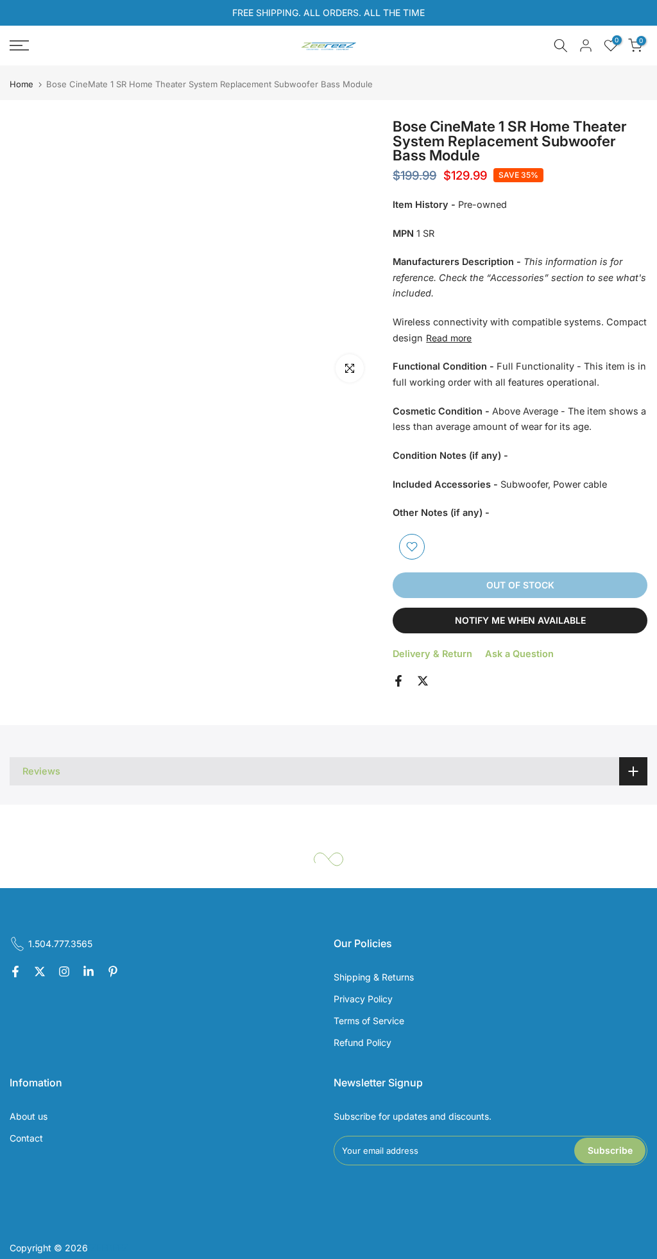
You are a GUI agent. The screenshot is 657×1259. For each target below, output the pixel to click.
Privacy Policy (363, 998)
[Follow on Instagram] (64, 972)
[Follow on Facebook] (15, 972)
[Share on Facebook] (398, 681)
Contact (26, 1138)
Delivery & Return (432, 653)
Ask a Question (519, 653)
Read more (449, 337)
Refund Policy (362, 1042)
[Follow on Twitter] (40, 972)
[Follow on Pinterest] (113, 972)
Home (21, 84)
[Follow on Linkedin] (88, 972)
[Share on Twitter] (423, 681)
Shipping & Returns (374, 977)
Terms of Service (369, 1020)
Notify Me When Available (520, 620)
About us (28, 1116)
